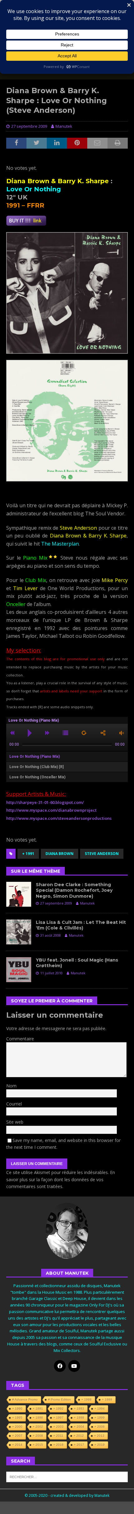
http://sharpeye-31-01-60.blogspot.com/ (45, 802)
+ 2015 (38, 1444)
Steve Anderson (102, 853)
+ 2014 (17, 1444)
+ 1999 (99, 1417)
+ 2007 (17, 1435)
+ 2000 (17, 1426)
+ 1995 (17, 1417)
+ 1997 (58, 1417)
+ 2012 (79, 1435)
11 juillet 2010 (51, 973)
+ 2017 (79, 1444)
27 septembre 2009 (29, 126)
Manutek (63, 126)
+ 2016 (58, 1444)
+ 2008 (38, 1435)
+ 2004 (79, 1426)
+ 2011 (58, 1435)
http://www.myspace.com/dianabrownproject (51, 810)
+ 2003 (58, 1426)
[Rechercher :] (67, 1476)
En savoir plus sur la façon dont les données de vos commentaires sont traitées (60, 1179)
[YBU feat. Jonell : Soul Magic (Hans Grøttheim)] (18, 969)
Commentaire (20, 1039)
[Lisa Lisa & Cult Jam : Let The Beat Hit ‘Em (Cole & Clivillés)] (18, 931)
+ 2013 (99, 1435)
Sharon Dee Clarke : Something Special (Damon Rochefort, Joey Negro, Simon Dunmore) (74, 890)
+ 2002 (38, 1426)
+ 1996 (38, 1417)
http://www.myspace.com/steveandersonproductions (59, 818)
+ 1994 (99, 1408)
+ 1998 (79, 1417)
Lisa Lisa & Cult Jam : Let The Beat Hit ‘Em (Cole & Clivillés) (81, 925)
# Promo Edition (59, 1399)
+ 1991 (28, 853)
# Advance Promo (25, 1399)
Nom (11, 1086)
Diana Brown (59, 853)
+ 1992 (58, 1408)
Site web (14, 1122)
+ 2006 (99, 1426)
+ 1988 (86, 1399)
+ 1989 (107, 1399)
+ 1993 (79, 1408)
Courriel (14, 1104)
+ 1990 (17, 1408)
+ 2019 (99, 1444)
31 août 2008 (50, 935)
